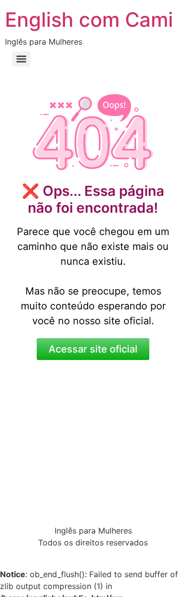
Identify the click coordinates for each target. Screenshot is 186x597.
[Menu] (21, 59)
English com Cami (89, 19)
